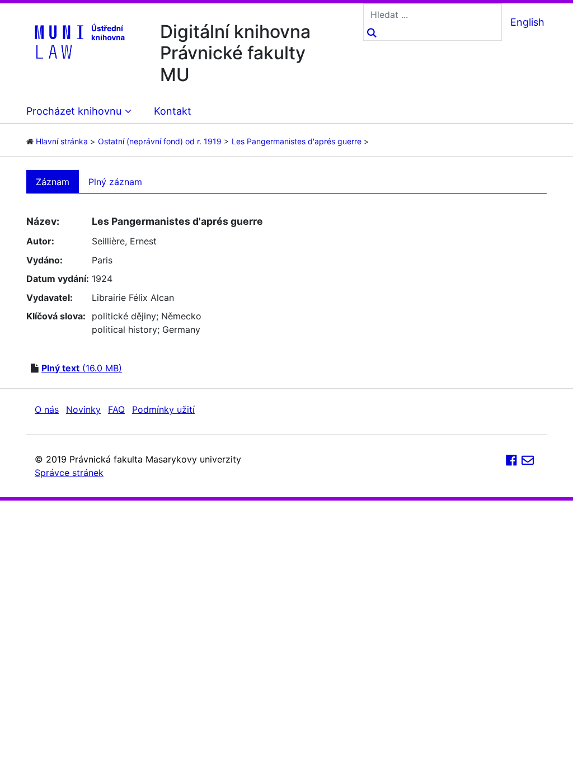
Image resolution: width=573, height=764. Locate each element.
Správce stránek (69, 472)
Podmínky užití (163, 409)
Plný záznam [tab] (115, 181)
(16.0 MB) (81, 368)
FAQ (116, 409)
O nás (47, 409)
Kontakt (172, 111)
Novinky (83, 409)
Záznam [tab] (52, 181)
